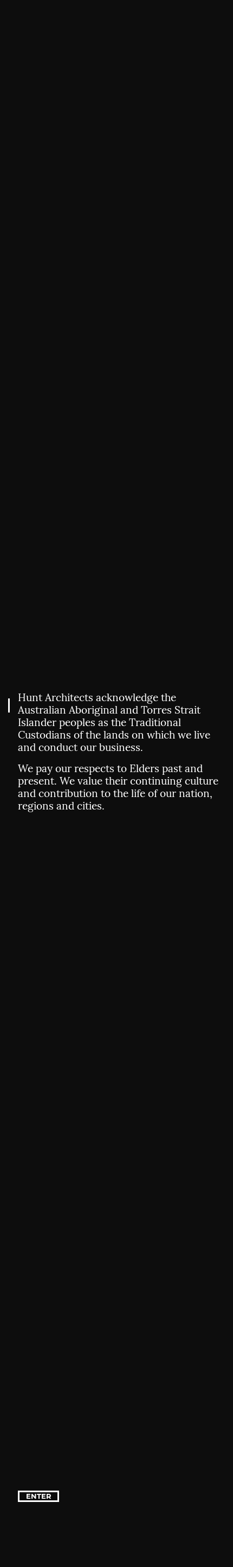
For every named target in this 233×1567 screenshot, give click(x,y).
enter (38, 1496)
